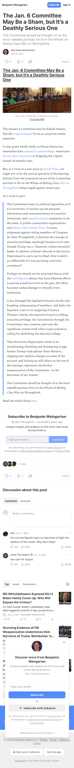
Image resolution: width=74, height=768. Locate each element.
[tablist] (18, 501)
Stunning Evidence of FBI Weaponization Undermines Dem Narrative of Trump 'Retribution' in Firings (27, 632)
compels (33, 218)
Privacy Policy (37, 722)
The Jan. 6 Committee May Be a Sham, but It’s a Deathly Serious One (33, 75)
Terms (53, 739)
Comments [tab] (11, 501)
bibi (12, 533)
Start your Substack (28, 752)
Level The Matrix (20, 554)
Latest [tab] (15, 584)
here (33, 401)
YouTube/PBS (37, 119)
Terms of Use (53, 716)
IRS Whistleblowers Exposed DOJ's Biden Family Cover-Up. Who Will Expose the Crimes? (28, 598)
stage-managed (23, 134)
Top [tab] (7, 584)
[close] (64, 642)
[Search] (67, 584)
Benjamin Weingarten (23, 50)
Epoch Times (51, 169)
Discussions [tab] (29, 584)
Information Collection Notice (43, 719)
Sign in (67, 4)
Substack (20, 760)
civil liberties (20, 278)
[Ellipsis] (69, 533)
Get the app (54, 752)
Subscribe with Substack (39, 708)
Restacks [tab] (25, 501)
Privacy (44, 739)
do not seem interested (17, 156)
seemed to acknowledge (39, 151)
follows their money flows (28, 228)
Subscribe (54, 4)
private (43, 218)
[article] (37, 606)
